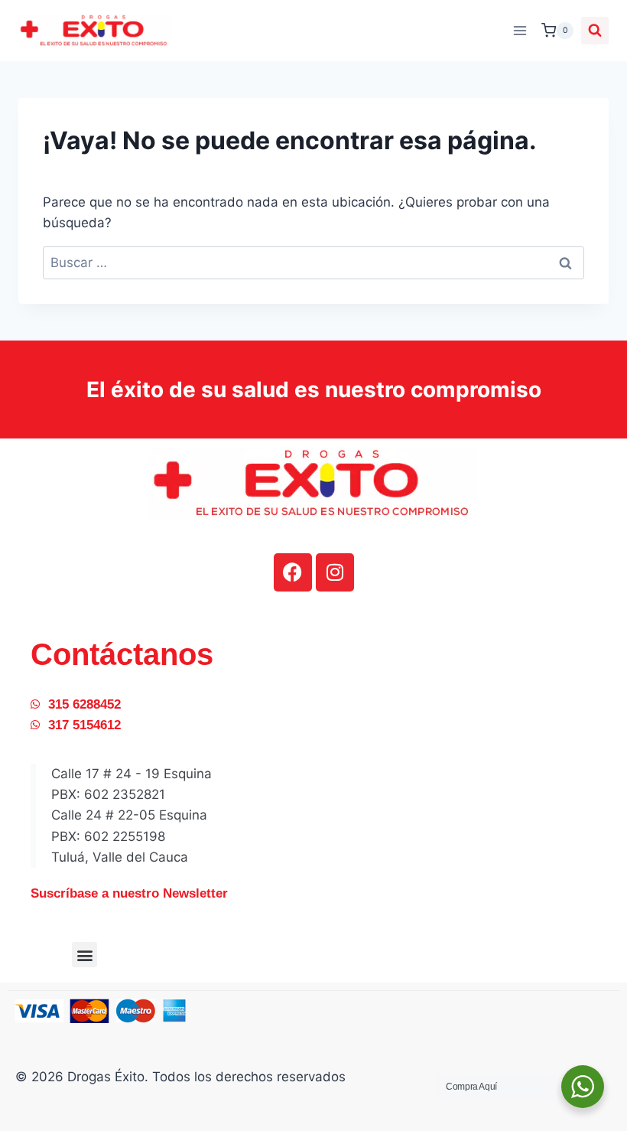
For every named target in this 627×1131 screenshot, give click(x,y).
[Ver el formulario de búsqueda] (595, 30)
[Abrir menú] (519, 30)
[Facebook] (293, 572)
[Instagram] (335, 572)
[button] (84, 954)
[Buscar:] (313, 262)
